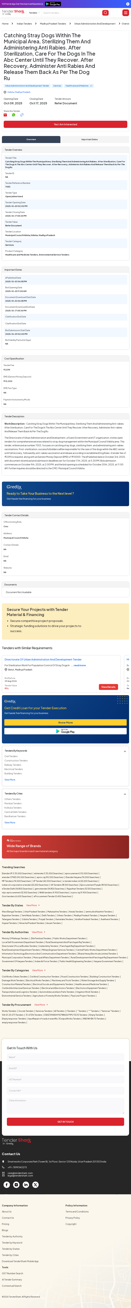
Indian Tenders (24, 23)
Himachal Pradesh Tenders (32, 923)
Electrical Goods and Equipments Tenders (53, 984)
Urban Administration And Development (95, 23)
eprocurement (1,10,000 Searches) (81, 873)
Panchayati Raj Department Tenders (77, 946)
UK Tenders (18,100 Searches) (65, 885)
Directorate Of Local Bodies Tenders (20, 946)
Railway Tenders (12, 764)
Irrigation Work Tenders (87, 992)
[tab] (31, 139)
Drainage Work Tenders (13, 980)
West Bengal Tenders (12, 911)
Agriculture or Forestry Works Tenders (51, 996)
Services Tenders (44, 1011)
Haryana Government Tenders (108, 961)
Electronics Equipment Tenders (91, 988)
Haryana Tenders (108, 915)
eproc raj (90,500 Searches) (50, 877)
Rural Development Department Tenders (21, 950)
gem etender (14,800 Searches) (50, 889)
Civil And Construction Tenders (45, 976)
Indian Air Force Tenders (46, 961)
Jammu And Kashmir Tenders (98, 911)
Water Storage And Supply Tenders (98, 980)
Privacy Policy (73, 1217)
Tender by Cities (10, 1255)
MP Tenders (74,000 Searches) (16, 881)
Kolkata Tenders (13, 807)
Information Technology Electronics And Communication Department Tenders (39, 954)
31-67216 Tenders (34, 1015)
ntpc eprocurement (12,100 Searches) (20, 892)
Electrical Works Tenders (38, 980)
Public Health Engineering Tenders (76, 961)
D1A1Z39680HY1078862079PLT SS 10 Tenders (66, 1015)
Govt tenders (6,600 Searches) (17, 896)
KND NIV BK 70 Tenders (94, 1019)
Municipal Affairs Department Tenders (51, 957)
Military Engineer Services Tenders (58, 950)
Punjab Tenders (46, 919)
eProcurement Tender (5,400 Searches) (53, 896)
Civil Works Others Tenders (15, 976)
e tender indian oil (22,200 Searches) (80, 881)
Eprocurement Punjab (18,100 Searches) (99, 885)
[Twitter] (35, 1185)
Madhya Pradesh (22, 92)
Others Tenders (12, 799)
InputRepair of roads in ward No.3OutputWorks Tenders (54, 1019)
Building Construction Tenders (105, 976)
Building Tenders (13, 773)
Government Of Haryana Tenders (17, 961)
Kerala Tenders (76, 911)
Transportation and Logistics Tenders (20, 992)
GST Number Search (12, 1273)
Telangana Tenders (11, 919)
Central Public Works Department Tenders (96, 950)
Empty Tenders (96, 1015)
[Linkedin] (26, 1185)
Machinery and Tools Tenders (66, 980)
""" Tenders (93, 1011)
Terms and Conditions (77, 1211)
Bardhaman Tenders (15, 816)
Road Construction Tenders (74, 976)
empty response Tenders (14, 1022)
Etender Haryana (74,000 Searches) (83, 877)
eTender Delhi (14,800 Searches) (17, 889)
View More (31, 905)
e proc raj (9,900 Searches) (84, 892)
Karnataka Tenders (64, 919)
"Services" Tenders (110, 1011)
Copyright (71, 1223)
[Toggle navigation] (125, 12)
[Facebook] (7, 1185)
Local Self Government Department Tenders (23, 942)
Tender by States (11, 1248)
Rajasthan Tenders (11, 915)
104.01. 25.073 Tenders (13, 1015)
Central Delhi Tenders (15, 811)
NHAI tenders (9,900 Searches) (54, 892)
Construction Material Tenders (16, 984)
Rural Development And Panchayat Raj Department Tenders (99, 957)
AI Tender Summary (12, 1279)
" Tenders (82, 1011)
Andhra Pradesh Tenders (87, 919)
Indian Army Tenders (48, 946)
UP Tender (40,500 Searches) (47, 881)
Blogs (5, 1230)
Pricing (5, 1223)
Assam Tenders (53, 923)
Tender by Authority (12, 1236)
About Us (7, 1211)
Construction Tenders (16, 760)
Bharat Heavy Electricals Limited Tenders (97, 954)
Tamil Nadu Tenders (30, 915)
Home (5, 23)
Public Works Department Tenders (69, 938)
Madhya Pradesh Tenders (53, 23)
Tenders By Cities (14, 793)
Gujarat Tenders (9, 923)
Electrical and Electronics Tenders (58, 988)
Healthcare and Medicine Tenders (91, 984)
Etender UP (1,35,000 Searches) (17, 873)
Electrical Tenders (13, 769)
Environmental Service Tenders (16, 996)
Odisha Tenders (29, 919)
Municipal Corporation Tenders (17, 957)
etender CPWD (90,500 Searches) (18, 877)
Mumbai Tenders (13, 803)
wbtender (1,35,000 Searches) (48, 873)
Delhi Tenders (48, 915)
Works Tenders (9, 1011)
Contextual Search (12, 1285)
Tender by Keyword (12, 1242)
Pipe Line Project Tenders (83, 996)
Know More (65, 722)
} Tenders (71, 1011)
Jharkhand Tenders (109, 919)
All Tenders (59, 1011)
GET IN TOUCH (66, 1121)
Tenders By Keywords (16, 750)
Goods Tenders (26, 1011)
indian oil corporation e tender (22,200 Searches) (25, 885)
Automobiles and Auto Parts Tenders (57, 992)
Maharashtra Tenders (57, 911)
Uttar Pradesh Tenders (35, 911)
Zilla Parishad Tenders (41, 938)
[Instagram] (16, 1185)
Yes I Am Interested (65, 124)
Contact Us (8, 1217)
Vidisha (10, 92)
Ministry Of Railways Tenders (15, 938)
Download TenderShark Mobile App (20, 1261)
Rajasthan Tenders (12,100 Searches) (84, 889)
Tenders (33, 12)
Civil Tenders (11, 756)
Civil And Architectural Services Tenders (21, 988)
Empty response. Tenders (14, 1019)
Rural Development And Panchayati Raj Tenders (68, 942)
